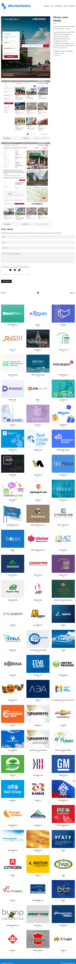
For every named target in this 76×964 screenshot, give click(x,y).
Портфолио (58, 6)
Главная (46, 6)
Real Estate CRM (62, 47)
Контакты (72, 6)
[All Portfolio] (38, 293)
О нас (52, 6)
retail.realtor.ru (57, 55)
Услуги (65, 6)
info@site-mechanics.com (7, 963)
